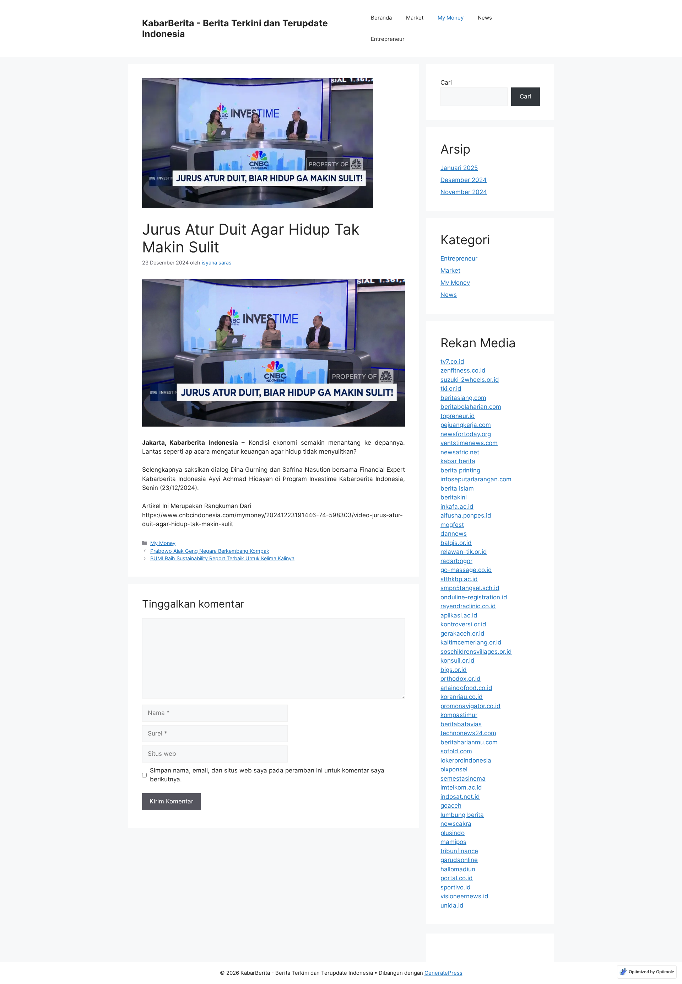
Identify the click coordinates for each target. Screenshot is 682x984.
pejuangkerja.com (465, 424)
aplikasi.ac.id (458, 615)
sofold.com (456, 751)
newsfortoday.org (465, 434)
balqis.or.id (456, 542)
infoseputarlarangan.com (476, 479)
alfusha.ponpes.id (465, 515)
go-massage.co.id (466, 569)
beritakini (453, 497)
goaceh (450, 805)
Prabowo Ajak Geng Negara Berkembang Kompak (209, 551)
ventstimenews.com (469, 442)
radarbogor (456, 561)
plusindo (452, 832)
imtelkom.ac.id (461, 787)
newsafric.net (459, 452)
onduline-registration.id (473, 597)
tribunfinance (459, 851)
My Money (451, 17)
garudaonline (459, 859)
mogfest (452, 524)
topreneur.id (457, 415)
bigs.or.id (453, 669)
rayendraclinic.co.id (468, 606)
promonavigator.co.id (470, 706)
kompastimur (458, 714)
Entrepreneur (388, 39)
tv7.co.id (452, 361)
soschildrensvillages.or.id (476, 651)
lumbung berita (462, 814)
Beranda (381, 17)
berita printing (460, 470)
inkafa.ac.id (456, 506)
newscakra (455, 823)
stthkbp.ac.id (459, 579)
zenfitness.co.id (463, 370)
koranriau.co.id (461, 696)
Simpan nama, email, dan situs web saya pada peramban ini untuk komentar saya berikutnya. (267, 775)
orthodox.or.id (460, 678)
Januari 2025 (459, 167)
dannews (453, 533)
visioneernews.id (464, 896)
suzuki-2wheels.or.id (469, 379)
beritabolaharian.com (470, 406)
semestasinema (463, 778)
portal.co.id (456, 878)
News (485, 17)
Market (414, 17)
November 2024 (463, 192)
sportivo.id (455, 887)
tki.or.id (450, 388)
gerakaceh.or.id (462, 633)
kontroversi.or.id (463, 624)
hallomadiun (457, 869)
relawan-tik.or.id (463, 551)
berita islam (457, 488)
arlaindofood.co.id (466, 687)
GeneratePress (443, 972)
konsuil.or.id (457, 660)
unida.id (452, 905)
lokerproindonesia (465, 760)
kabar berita (457, 461)
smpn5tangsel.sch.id (469, 588)
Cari (446, 82)
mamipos (453, 841)
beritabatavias (461, 724)
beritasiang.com (463, 397)
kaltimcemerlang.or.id (471, 642)
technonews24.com (468, 733)
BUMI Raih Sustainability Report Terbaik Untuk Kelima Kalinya (222, 558)
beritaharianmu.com (469, 742)
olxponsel (453, 769)
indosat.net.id (460, 796)
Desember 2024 (463, 179)
